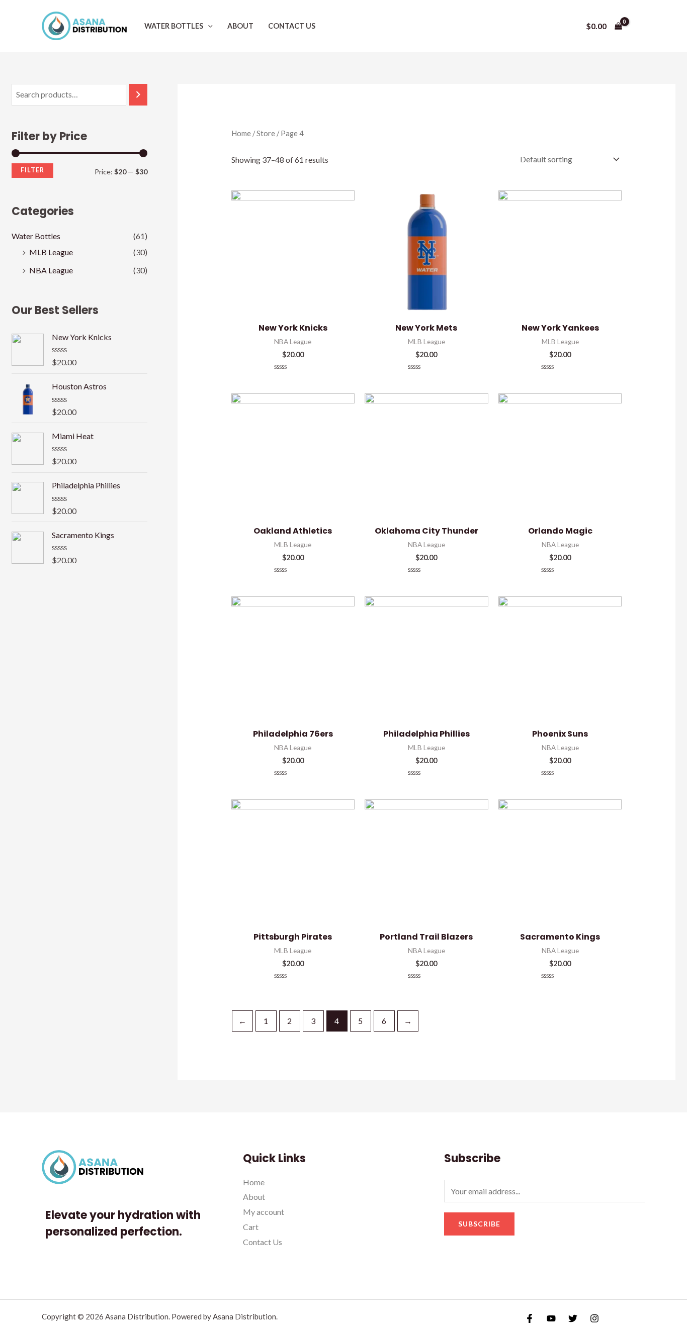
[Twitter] (572, 1318)
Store (265, 133)
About (240, 26)
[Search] (138, 95)
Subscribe (479, 1223)
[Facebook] (529, 1318)
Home (241, 133)
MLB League (51, 252)
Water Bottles (173, 26)
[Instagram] (594, 1318)
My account (263, 1211)
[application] (208, 26)
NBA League (51, 270)
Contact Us (291, 26)
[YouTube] (551, 1318)
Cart (251, 1226)
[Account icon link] (640, 26)
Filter (32, 170)
